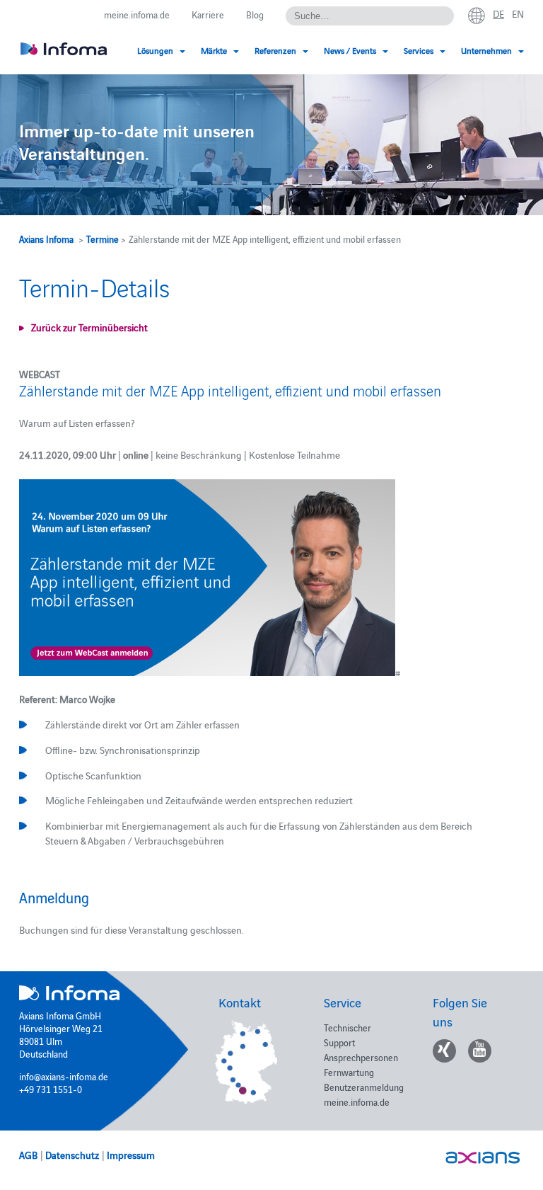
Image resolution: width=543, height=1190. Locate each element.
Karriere (208, 14)
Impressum (131, 1155)
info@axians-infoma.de (63, 1076)
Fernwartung (349, 1071)
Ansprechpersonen (361, 1057)
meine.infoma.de (137, 14)
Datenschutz (72, 1155)
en (518, 13)
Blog (255, 14)
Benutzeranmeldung (364, 1086)
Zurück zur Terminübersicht (89, 327)
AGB (28, 1155)
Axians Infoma (46, 238)
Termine (102, 238)
